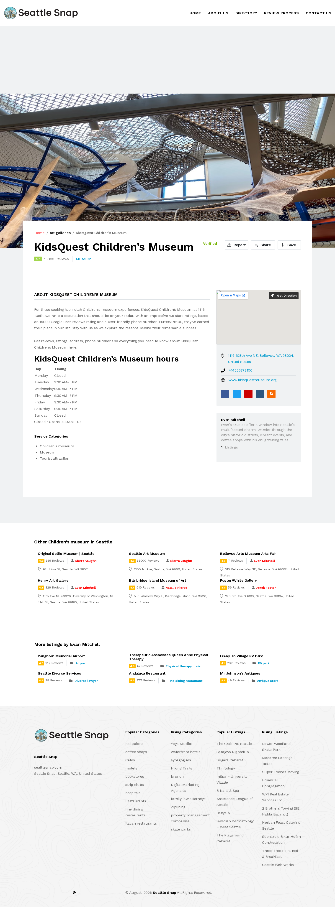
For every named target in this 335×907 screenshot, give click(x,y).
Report (239, 245)
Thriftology (225, 768)
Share (265, 245)
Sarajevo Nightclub (232, 752)
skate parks (181, 829)
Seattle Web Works (278, 865)
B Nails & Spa (227, 790)
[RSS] (271, 394)
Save (291, 245)
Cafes (130, 760)
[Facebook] (225, 394)
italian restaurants (141, 823)
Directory (246, 13)
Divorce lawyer (86, 681)
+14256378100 (241, 370)
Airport (81, 663)
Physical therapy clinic (183, 666)
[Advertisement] (136, 60)
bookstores (134, 776)
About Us (218, 13)
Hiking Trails (181, 768)
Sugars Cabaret (229, 760)
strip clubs (134, 784)
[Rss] (74, 892)
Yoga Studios (182, 743)
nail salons (134, 743)
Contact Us (319, 13)
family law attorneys (188, 799)
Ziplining (178, 807)
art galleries (60, 233)
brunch (177, 776)
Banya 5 (223, 813)
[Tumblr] (260, 394)
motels (131, 768)
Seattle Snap (164, 892)
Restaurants (135, 801)
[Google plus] (248, 394)
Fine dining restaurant (185, 681)
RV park (264, 663)
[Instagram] (65, 892)
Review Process (281, 13)
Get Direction (286, 295)
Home (195, 13)
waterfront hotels (186, 752)
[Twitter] (237, 394)
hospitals (133, 793)
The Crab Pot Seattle (234, 743)
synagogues (181, 760)
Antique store (267, 681)
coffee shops (136, 752)
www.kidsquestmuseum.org (253, 380)
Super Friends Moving (280, 772)
